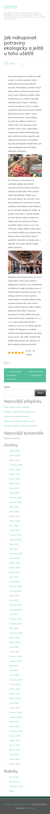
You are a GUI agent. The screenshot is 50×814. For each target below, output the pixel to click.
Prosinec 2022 (15, 586)
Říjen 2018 (13, 722)
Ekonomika (14, 777)
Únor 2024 (13, 525)
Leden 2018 (14, 759)
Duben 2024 (14, 516)
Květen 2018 (14, 740)
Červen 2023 (14, 558)
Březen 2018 (14, 750)
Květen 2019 (14, 689)
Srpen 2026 (14, 451)
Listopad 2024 (15, 502)
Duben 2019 (14, 694)
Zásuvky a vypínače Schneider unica (20, 412)
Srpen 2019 (14, 675)
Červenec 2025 (15, 465)
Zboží (7, 363)
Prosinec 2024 (15, 497)
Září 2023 (13, 549)
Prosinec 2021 (15, 605)
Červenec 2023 (15, 553)
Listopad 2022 (15, 591)
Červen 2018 (14, 736)
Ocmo (10, 7)
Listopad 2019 (15, 661)
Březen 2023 (14, 572)
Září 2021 (13, 614)
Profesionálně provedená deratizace (14, 375)
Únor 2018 (13, 754)
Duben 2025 (14, 479)
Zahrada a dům (16, 786)
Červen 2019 (14, 684)
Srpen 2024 (14, 511)
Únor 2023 (13, 577)
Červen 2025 (14, 469)
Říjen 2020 (13, 628)
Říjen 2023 (13, 544)
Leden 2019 (14, 708)
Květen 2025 (14, 474)
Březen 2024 (14, 521)
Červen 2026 (14, 455)
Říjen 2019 (13, 666)
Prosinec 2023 (15, 535)
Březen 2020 (14, 642)
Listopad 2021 (15, 609)
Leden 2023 (14, 581)
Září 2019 (13, 670)
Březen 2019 (14, 698)
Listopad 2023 (15, 539)
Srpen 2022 (14, 595)
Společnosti (14, 782)
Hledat (7, 387)
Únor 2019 (13, 703)
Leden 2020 (14, 652)
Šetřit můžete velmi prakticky (16, 407)
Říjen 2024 (13, 507)
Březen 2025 (14, 483)
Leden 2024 (14, 530)
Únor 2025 (13, 488)
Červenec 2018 (15, 731)
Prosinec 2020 (15, 619)
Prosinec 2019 (15, 656)
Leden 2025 (14, 493)
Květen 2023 (14, 563)
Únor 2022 (13, 600)
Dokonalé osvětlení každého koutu (19, 421)
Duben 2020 (14, 637)
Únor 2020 (13, 647)
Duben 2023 (14, 567)
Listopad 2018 (15, 717)
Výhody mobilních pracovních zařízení (20, 426)
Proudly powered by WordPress (17, 804)
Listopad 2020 (15, 623)
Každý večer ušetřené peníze (16, 416)
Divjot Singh (29, 808)
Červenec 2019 (15, 680)
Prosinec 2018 (15, 712)
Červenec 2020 (15, 633)
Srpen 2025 (14, 460)
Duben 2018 (14, 745)
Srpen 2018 (14, 726)
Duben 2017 (14, 764)
